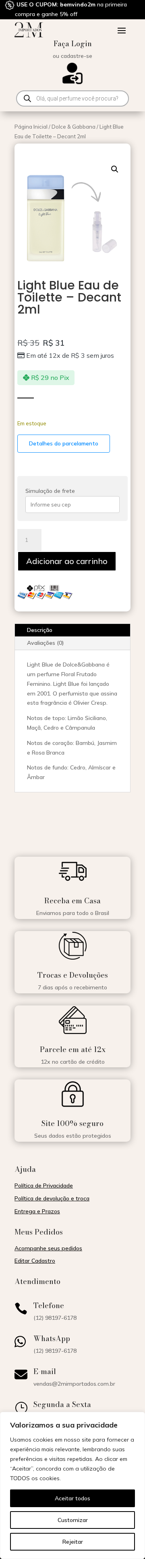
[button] (115, 169)
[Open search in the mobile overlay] (72, 98)
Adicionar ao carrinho (67, 561)
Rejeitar (72, 1541)
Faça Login (73, 43)
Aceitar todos (72, 1498)
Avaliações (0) (45, 642)
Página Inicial (31, 126)
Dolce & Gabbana (73, 126)
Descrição (39, 630)
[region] (72, 1485)
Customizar (73, 1520)
